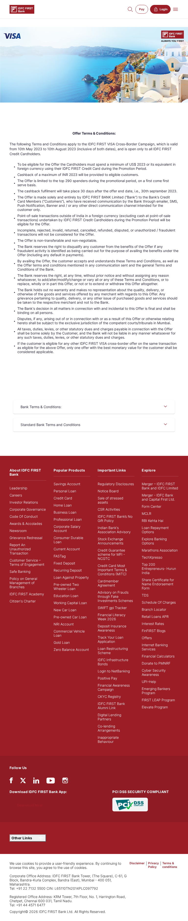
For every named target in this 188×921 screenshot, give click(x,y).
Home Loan (63, 505)
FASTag (60, 556)
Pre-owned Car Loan (70, 617)
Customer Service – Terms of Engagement (27, 562)
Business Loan (65, 512)
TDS (145, 595)
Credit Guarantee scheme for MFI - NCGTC (111, 554)
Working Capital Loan (70, 603)
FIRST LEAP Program (158, 700)
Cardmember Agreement (108, 583)
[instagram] (65, 782)
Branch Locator (154, 609)
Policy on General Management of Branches (23, 582)
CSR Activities (109, 509)
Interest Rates (153, 624)
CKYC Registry (109, 696)
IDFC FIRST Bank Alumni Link (111, 706)
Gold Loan (62, 642)
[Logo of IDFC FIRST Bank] (22, 9)
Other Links (22, 838)
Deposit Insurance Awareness (112, 628)
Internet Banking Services (155, 647)
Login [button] (163, 9)
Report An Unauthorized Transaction (20, 549)
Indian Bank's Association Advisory (114, 530)
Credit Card (63, 498)
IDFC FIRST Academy (27, 594)
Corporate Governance (28, 509)
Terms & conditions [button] (169, 865)
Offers (147, 638)
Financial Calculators (158, 656)
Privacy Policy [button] (153, 865)
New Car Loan (65, 610)
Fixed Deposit (64, 563)
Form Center (151, 506)
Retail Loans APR (155, 616)
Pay (141, 9)
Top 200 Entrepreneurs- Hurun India (159, 568)
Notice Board (108, 491)
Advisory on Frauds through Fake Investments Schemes (115, 596)
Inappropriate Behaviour (108, 739)
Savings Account (67, 484)
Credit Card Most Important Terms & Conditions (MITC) (112, 570)
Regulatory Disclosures (116, 484)
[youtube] (51, 782)
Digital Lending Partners (109, 717)
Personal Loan (65, 491)
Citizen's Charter (23, 601)
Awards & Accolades (26, 523)
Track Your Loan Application (110, 639)
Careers (16, 495)
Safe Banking (20, 571)
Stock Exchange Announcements (110, 541)
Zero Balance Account (71, 649)
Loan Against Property (71, 577)
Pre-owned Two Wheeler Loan (66, 586)
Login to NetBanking (114, 671)
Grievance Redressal (26, 538)
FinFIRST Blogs (153, 631)
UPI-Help (149, 681)
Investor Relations (24, 502)
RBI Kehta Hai (152, 520)
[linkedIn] (36, 782)
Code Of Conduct (24, 516)
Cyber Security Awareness (154, 672)
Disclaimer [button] (137, 863)
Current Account (67, 549)
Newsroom (18, 531)
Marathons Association (160, 550)
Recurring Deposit (68, 570)
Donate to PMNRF (156, 663)
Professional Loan (68, 519)
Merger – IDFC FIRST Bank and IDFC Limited (160, 486)
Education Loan (66, 596)
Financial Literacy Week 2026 (112, 617)
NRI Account (64, 624)
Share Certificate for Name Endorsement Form (158, 584)
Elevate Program (155, 707)
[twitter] (23, 780)
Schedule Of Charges (159, 602)
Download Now (29, 805)
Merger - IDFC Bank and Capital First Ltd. (158, 497)
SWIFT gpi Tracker (112, 608)
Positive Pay (107, 678)
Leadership (18, 488)
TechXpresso (152, 557)
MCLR (146, 513)
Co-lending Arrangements (109, 728)
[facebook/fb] (11, 782)
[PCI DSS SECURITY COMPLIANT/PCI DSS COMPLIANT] (130, 804)
